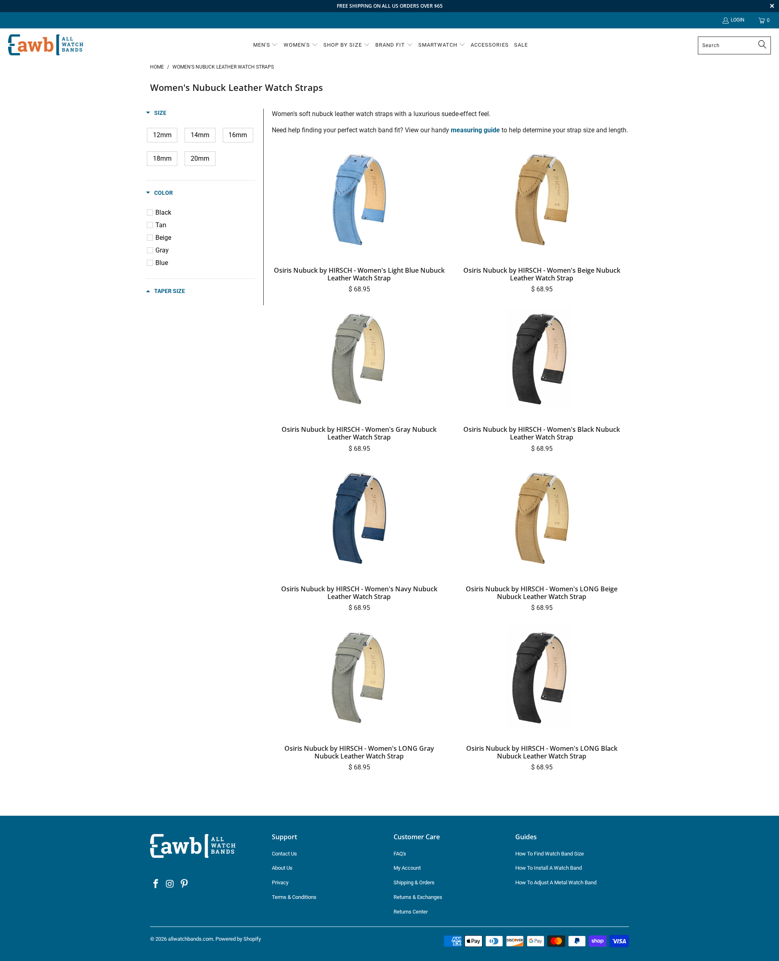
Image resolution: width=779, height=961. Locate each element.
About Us (282, 868)
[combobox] (734, 45)
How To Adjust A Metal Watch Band (555, 882)
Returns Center (411, 912)
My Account (407, 868)
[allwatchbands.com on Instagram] (170, 884)
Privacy (280, 882)
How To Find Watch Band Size (549, 854)
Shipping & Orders (414, 882)
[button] (265, 45)
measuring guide (475, 130)
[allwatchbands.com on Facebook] (156, 884)
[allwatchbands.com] (45, 45)
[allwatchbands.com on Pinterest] (184, 884)
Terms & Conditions (294, 897)
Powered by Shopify (238, 939)
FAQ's (400, 854)
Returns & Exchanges (418, 897)
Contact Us (284, 854)
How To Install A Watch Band (548, 868)
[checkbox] (162, 135)
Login (738, 20)
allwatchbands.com (190, 939)
